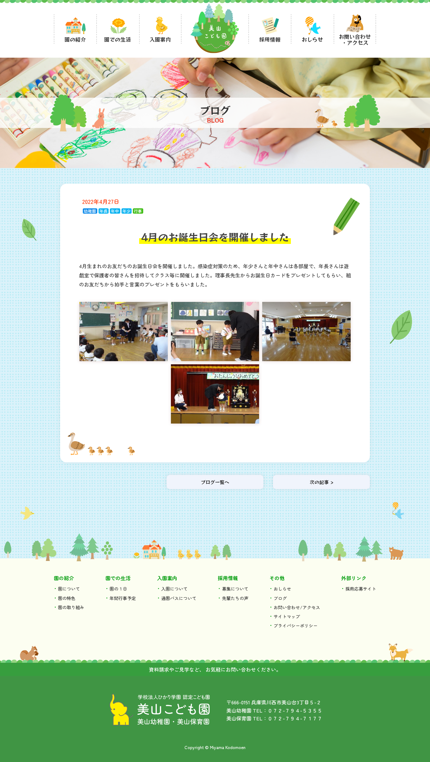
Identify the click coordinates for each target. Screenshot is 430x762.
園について (69, 589)
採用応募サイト (360, 589)
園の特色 (67, 598)
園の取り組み (71, 607)
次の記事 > (321, 482)
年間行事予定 (123, 598)
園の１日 (118, 589)
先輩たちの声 (235, 598)
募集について (235, 589)
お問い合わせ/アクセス (297, 607)
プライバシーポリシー (296, 625)
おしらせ (282, 589)
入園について (174, 589)
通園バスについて (178, 598)
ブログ (280, 598)
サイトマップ (287, 616)
